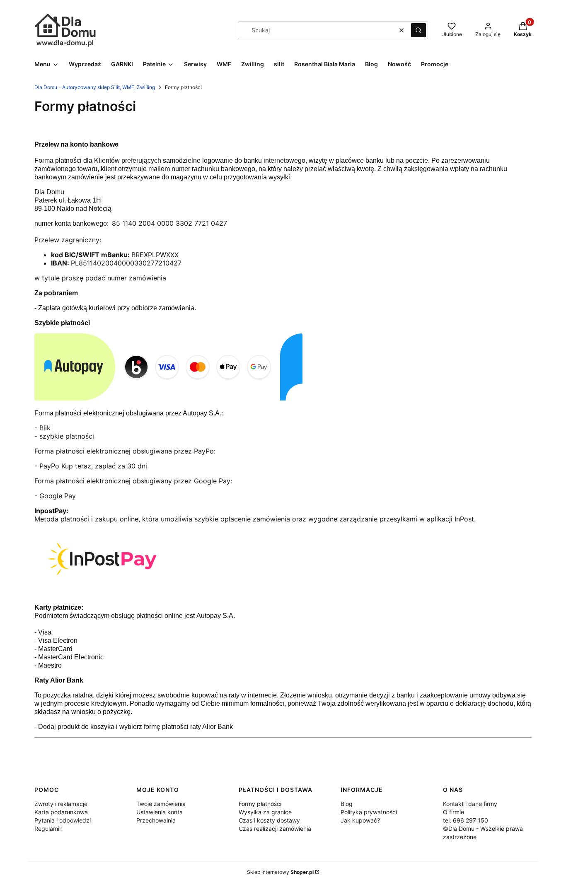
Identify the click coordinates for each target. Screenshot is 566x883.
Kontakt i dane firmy (470, 803)
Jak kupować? (360, 820)
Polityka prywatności (369, 811)
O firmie (453, 811)
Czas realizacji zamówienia (275, 828)
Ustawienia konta (159, 811)
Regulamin (48, 828)
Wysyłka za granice (265, 811)
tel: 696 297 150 (465, 820)
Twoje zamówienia (161, 803)
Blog (347, 803)
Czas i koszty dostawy (269, 820)
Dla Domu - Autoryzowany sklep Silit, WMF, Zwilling (94, 87)
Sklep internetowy (280, 872)
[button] (418, 30)
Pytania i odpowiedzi (62, 820)
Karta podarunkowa (61, 811)
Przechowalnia (156, 820)
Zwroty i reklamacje (60, 803)
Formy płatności (260, 803)
